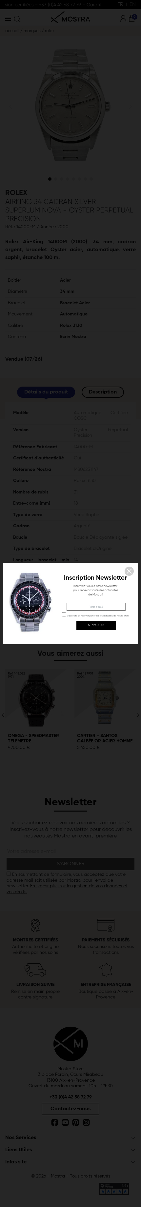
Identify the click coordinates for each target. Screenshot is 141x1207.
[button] (129, 571)
